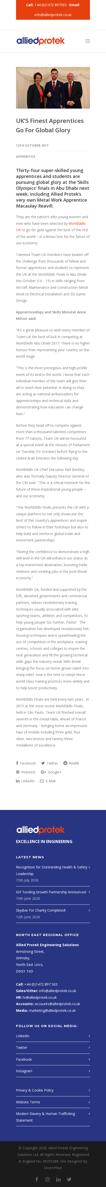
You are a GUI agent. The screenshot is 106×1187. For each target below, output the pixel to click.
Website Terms (28, 1102)
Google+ (54, 772)
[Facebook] (37, 25)
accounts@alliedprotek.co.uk (57, 1003)
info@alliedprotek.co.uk (53, 14)
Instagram (24, 1071)
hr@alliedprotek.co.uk (40, 997)
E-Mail (50, 781)
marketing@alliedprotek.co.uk (52, 1010)
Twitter (52, 763)
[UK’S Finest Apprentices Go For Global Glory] (53, 88)
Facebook (27, 763)
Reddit (73, 763)
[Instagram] (48, 25)
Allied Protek (64, 194)
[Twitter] (69, 25)
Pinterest (27, 772)
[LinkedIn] (58, 25)
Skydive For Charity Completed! (41, 910)
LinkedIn (27, 781)
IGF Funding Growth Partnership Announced (51, 892)
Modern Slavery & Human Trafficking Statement (45, 1117)
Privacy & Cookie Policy (34, 1090)
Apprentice (25, 156)
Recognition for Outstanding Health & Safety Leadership (51, 870)
